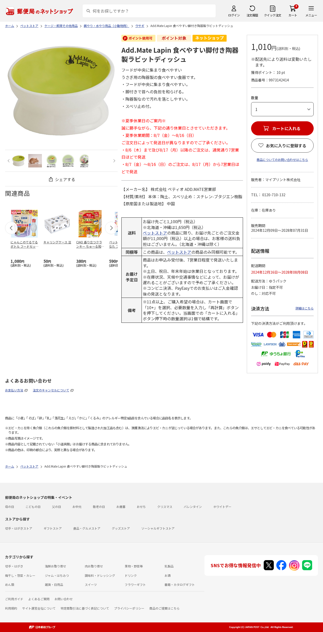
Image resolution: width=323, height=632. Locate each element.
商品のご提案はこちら (164, 608)
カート (292, 15)
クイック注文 (272, 15)
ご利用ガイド (14, 599)
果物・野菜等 (134, 566)
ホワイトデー (222, 506)
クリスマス (164, 506)
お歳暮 (120, 506)
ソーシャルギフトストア (158, 528)
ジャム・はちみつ (57, 575)
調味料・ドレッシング (100, 575)
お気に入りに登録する (286, 145)
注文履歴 (252, 15)
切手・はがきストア (18, 528)
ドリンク (131, 575)
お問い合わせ (64, 599)
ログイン (234, 15)
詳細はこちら (304, 308)
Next (113, 160)
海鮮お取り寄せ (55, 566)
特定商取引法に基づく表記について (85, 608)
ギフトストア (53, 528)
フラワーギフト (135, 584)
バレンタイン (193, 506)
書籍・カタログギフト (180, 584)
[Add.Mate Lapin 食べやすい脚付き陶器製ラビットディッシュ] (18, 160)
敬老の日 (99, 506)
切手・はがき (14, 566)
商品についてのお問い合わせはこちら (282, 159)
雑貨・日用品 (54, 584)
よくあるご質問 (38, 599)
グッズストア (121, 528)
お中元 (77, 506)
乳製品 (169, 566)
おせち (141, 506)
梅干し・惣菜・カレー (20, 575)
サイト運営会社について (39, 608)
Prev (9, 160)
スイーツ (91, 584)
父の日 (56, 506)
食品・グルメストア (86, 528)
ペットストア (155, 233)
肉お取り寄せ (94, 566)
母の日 (9, 506)
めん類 (9, 584)
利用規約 (11, 608)
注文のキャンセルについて (51, 390)
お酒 (168, 575)
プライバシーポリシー (129, 608)
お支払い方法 (14, 390)
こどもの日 (33, 506)
